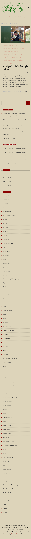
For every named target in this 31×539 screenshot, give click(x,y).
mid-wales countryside (20, 53)
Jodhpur (5, 346)
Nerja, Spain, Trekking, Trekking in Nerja (14, 397)
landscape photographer (10, 51)
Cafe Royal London (8, 243)
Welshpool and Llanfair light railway (14, 62)
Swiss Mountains (7, 433)
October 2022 (7, 178)
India (4, 314)
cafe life (24, 45)
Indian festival (7, 322)
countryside (13, 47)
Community (6, 47)
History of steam (13, 50)
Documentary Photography (11, 279)
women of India (7, 500)
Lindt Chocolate (7, 370)
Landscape (6, 354)
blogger (5, 223)
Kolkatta (5, 350)
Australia (5, 203)
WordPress (15, 536)
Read (25, 91)
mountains (6, 394)
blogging (18, 45)
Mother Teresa (7, 390)
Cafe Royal (6, 239)
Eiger (4, 283)
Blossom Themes (16, 534)
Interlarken (6, 338)
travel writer (16, 59)
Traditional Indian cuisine (10, 445)
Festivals (5, 287)
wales (14, 60)
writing (10, 63)
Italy (4, 342)
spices (4, 421)
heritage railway (19, 48)
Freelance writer (8, 48)
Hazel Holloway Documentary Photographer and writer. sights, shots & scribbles (13, 7)
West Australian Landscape (11, 489)
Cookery (5, 267)
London (5, 374)
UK (22, 59)
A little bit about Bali (20, 148)
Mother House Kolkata (9, 386)
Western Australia (8, 493)
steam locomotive (18, 56)
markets (5, 378)
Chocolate (6, 255)
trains (4, 59)
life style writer (7, 53)
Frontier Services (8, 295)
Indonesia (6, 334)
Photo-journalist (8, 54)
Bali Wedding (7, 211)
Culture (5, 275)
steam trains (6, 57)
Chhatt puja (6, 251)
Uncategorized (7, 60)
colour (5, 259)
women (5, 497)
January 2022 (7, 186)
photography (18, 54)
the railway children (17, 57)
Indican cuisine (7, 326)
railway (5, 56)
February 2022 (7, 182)
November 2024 (7, 174)
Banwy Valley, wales (9, 45)
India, (4, 318)
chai (4, 247)
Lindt (4, 366)
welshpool (20, 60)
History (5, 50)
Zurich (5, 512)
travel (9, 59)
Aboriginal (6, 196)
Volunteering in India (9, 138)
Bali (4, 207)
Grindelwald (6, 299)
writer (5, 63)
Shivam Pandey (7, 417)
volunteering (7, 473)
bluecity (5, 231)
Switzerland (6, 437)
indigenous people (8, 330)
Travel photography (9, 457)
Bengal (5, 219)
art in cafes (6, 199)
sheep (10, 56)
